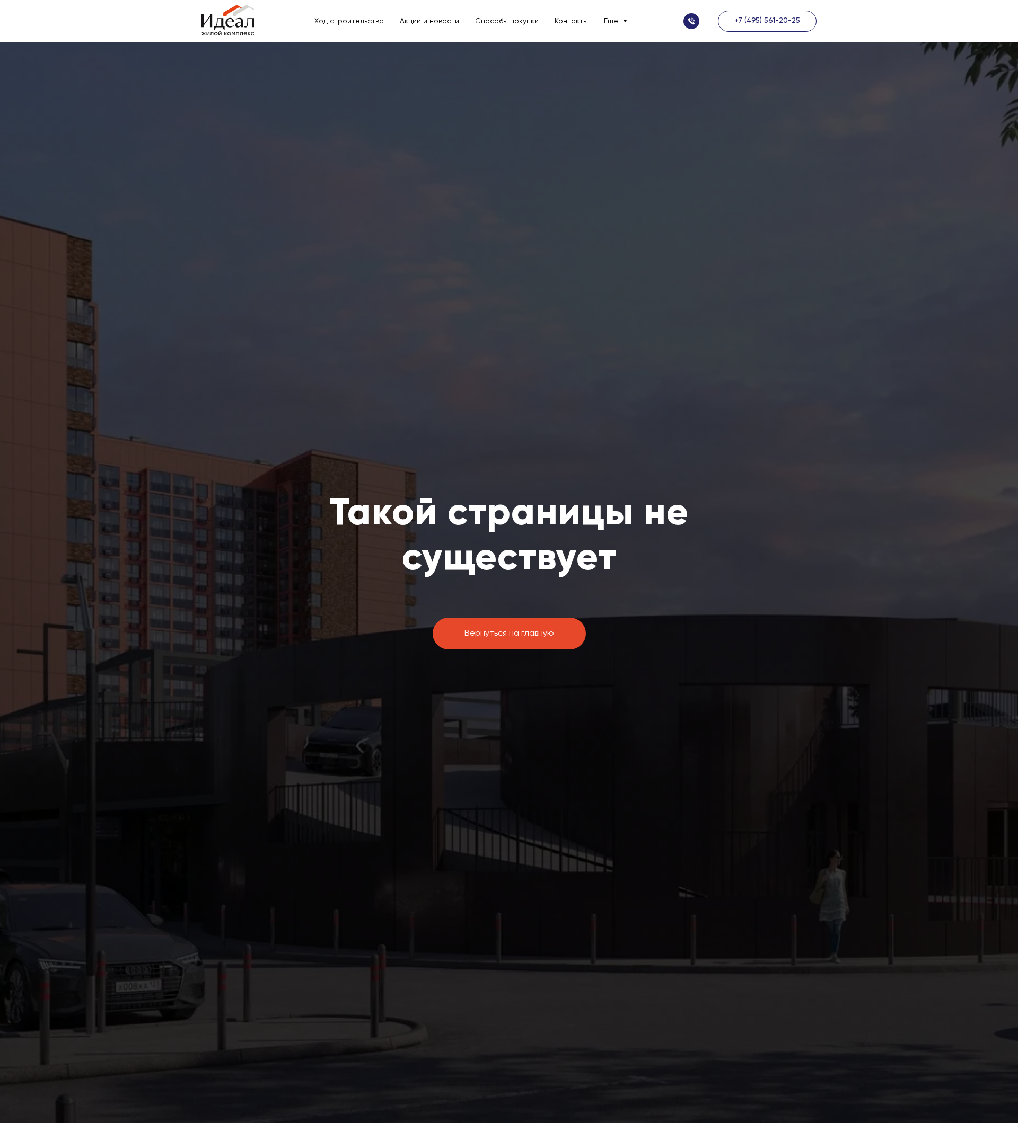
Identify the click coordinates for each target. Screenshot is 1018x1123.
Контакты (571, 21)
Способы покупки (507, 21)
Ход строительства (349, 21)
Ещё (612, 21)
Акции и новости (429, 21)
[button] (691, 21)
